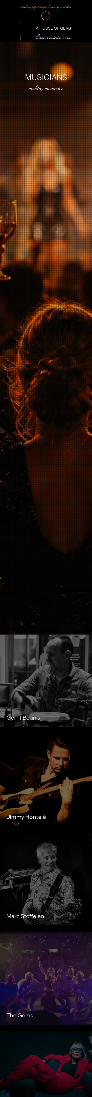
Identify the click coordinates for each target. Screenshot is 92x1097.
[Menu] (46, 16)
